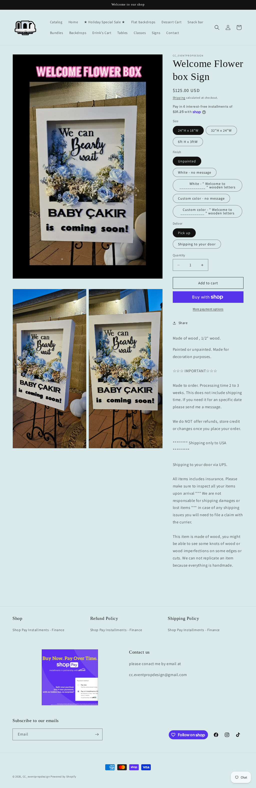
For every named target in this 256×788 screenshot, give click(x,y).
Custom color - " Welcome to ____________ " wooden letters (207, 211)
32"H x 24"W (221, 130)
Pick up (184, 233)
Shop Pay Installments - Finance (38, 630)
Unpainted (187, 161)
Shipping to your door (197, 244)
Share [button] (183, 323)
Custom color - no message (201, 198)
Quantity (179, 255)
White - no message (194, 172)
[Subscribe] (96, 734)
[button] (217, 27)
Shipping (179, 97)
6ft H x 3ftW (188, 141)
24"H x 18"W (188, 130)
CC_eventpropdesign (36, 776)
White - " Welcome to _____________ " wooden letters (208, 185)
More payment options (208, 309)
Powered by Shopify (63, 776)
